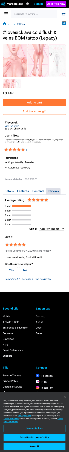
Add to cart (34, 102)
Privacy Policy (10, 381)
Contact (40, 316)
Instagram (47, 387)
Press (39, 333)
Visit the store (12, 126)
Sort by (33, 228)
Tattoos (21, 24)
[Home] (4, 24)
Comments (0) (12, 279)
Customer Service (12, 386)
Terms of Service (12, 375)
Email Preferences (13, 350)
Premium (8, 333)
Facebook (47, 375)
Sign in (38, 3)
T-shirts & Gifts (11, 322)
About (39, 322)
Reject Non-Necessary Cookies (34, 437)
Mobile (6, 316)
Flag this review (42, 279)
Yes (11, 270)
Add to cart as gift (35, 111)
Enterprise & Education (15, 327)
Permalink (27, 279)
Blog (5, 344)
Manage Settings (34, 428)
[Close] (65, 397)
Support (7, 355)
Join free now (56, 3)
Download (8, 338)
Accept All (34, 446)
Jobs (39, 327)
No (25, 270)
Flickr (44, 381)
